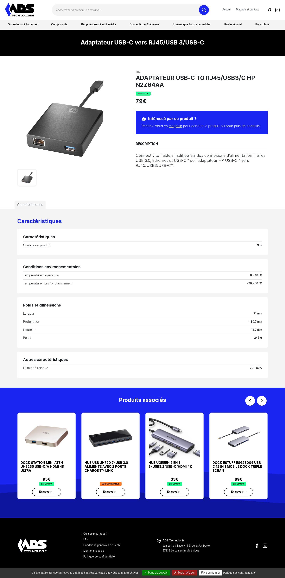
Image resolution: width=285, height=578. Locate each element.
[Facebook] (269, 10)
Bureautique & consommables (192, 24)
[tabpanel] (142, 298)
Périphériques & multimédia (98, 24)
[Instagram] (277, 10)
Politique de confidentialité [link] (239, 572)
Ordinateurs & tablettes (23, 24)
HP (138, 72)
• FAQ (84, 539)
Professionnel (233, 24)
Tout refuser (185, 572)
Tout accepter (157, 572)
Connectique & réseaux (144, 24)
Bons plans (262, 24)
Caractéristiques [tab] (30, 205)
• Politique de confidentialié (98, 557)
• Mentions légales (92, 551)
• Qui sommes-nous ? (94, 534)
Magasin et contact (247, 10)
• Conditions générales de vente (101, 545)
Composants (59, 24)
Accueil (226, 10)
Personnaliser (210, 572)
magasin (175, 126)
